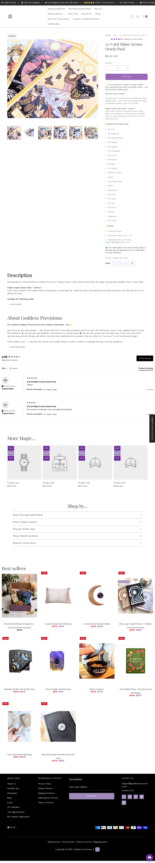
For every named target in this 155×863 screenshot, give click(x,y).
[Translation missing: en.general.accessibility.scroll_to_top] (97, 849)
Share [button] (55, 389)
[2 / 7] (29, 133)
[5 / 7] (76, 133)
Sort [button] (4, 368)
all (115, 35)
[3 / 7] (45, 133)
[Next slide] (94, 78)
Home (107, 35)
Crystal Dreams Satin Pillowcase (58, 624)
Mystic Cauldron (97, 689)
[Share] (114, 263)
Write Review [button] (145, 358)
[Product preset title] (24, 462)
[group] (14, 357)
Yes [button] (45, 389)
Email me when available (115, 94)
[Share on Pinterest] (132, 263)
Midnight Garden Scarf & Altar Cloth (19, 689)
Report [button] (49, 389)
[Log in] (137, 16)
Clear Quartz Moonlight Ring (19, 754)
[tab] (146, 369)
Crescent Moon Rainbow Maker (96, 624)
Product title (13, 483)
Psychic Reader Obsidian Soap (58, 689)
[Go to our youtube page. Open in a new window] (141, 796)
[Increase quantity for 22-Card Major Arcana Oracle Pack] (127, 68)
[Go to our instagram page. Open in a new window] (130, 796)
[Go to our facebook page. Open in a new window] (124, 796)
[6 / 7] (91, 133)
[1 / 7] (14, 133)
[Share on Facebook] (120, 263)
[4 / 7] (60, 133)
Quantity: (109, 63)
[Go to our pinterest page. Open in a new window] (124, 802)
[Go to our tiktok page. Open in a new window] (135, 796)
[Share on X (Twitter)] (126, 263)
